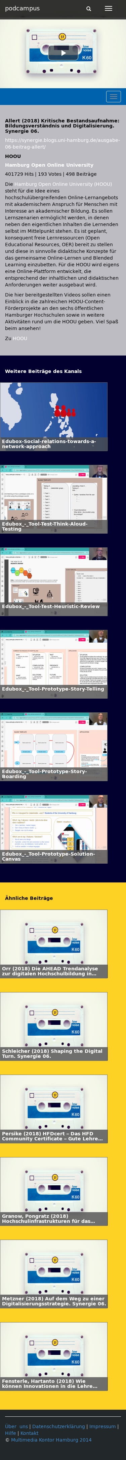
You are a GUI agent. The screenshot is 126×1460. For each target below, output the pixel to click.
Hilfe (10, 1433)
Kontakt (29, 1433)
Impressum (102, 1426)
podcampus (22, 8)
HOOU (20, 338)
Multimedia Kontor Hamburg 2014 (51, 1440)
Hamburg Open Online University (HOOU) (63, 184)
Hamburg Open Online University (49, 165)
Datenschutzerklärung (58, 1426)
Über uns (16, 1426)
